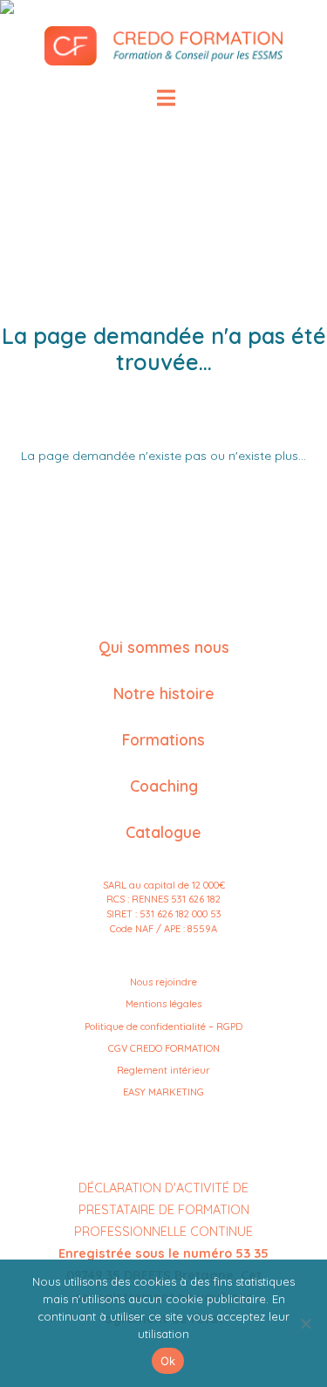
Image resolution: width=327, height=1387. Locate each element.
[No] (305, 1323)
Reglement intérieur (163, 1070)
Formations (163, 739)
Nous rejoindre (163, 982)
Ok (168, 1361)
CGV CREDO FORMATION (164, 1048)
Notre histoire (164, 693)
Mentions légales (163, 1004)
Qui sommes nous (164, 646)
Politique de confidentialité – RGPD (163, 1026)
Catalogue (163, 831)
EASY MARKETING (163, 1092)
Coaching (164, 785)
